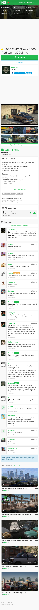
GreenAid (15, 67)
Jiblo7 (10, 264)
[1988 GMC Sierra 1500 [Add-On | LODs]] (19, 114)
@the (9, 355)
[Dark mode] (33, 2)
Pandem (10, 407)
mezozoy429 (12, 416)
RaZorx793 (11, 230)
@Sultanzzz (11, 304)
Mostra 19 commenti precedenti (19, 225)
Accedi (22, 458)
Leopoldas (11, 439)
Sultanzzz (11, 291)
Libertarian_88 (12, 448)
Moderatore (16, 273)
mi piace (17, 150)
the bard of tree (13, 342)
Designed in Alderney (7, 602)
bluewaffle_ (11, 430)
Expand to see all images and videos (19, 145)
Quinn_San (11, 313)
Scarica (21, 57)
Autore (16, 302)
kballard (10, 253)
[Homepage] (12, 69)
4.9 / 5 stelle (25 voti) (6, 154)
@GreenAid (11, 236)
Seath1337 (11, 244)
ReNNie (10, 273)
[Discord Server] (15, 69)
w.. (9, 364)
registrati (29, 458)
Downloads (7, 150)
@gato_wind (12, 232)
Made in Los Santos (7, 604)
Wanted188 (11, 282)
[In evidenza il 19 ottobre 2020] (2, 49)
